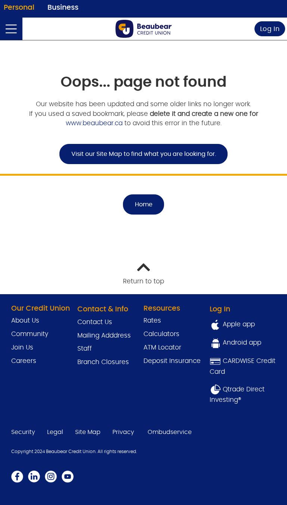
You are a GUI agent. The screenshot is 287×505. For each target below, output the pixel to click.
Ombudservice (170, 432)
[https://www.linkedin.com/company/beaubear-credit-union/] (34, 476)
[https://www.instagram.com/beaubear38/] (51, 476)
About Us (25, 320)
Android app (242, 342)
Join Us (22, 347)
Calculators (161, 334)
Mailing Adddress (104, 335)
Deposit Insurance (172, 361)
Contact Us (94, 322)
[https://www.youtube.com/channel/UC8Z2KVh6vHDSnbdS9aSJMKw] (68, 476)
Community (29, 334)
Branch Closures (103, 362)
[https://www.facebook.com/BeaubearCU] (17, 476)
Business (62, 7)
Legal (55, 432)
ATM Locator (162, 347)
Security (23, 432)
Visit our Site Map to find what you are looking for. (143, 154)
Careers (23, 361)
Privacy (123, 432)
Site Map (88, 432)
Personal (19, 7)
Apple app (238, 324)
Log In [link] (270, 29)
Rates (153, 320)
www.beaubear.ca (94, 123)
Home (143, 204)
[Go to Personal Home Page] (143, 29)
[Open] (11, 29)
